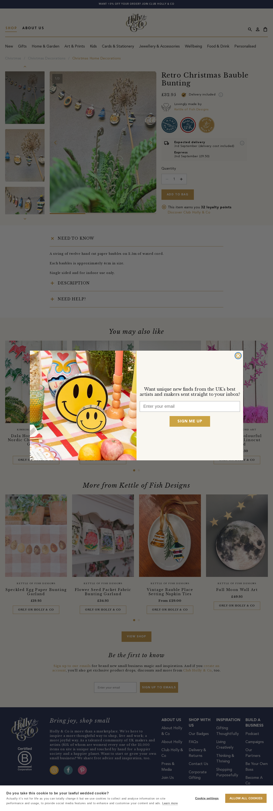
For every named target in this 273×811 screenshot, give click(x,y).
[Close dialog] (238, 355)
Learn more (170, 803)
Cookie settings (207, 798)
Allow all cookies (245, 798)
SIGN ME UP (189, 421)
